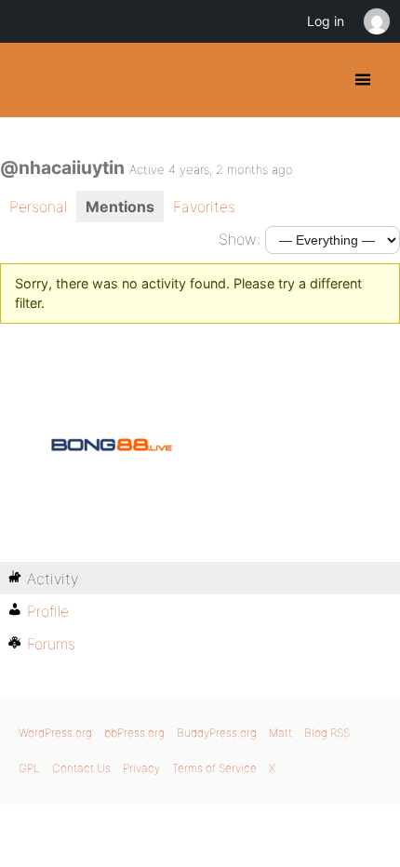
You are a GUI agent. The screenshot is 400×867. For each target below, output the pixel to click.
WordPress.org (55, 733)
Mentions (120, 206)
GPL (29, 768)
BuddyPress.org (30, 80)
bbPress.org (134, 733)
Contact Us (81, 768)
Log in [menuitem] (325, 21)
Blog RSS (327, 733)
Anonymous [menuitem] (376, 21)
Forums (51, 643)
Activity (52, 578)
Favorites (204, 206)
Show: (239, 239)
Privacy (141, 768)
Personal (38, 206)
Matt (280, 733)
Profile (48, 611)
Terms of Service (214, 768)
